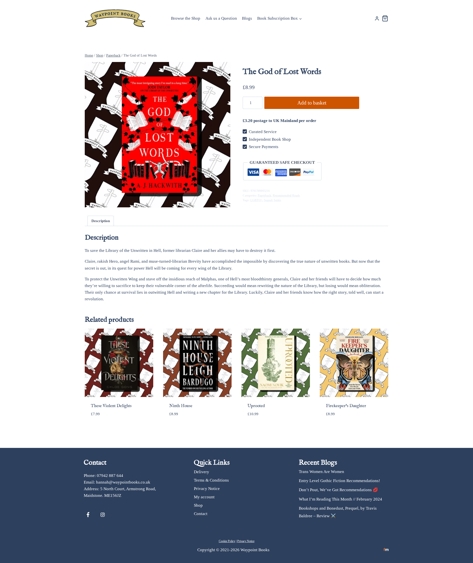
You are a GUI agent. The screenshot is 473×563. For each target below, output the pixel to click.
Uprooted (256, 406)
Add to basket (311, 103)
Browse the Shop (185, 18)
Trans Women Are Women (321, 471)
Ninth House (180, 406)
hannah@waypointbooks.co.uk (123, 482)
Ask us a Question (221, 18)
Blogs (247, 18)
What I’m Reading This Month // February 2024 (340, 499)
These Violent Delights (111, 406)
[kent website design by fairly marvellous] (386, 550)
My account (204, 497)
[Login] (376, 19)
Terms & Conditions (211, 480)
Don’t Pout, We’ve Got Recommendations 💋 (338, 489)
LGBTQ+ (256, 200)
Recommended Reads (286, 195)
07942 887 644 (110, 475)
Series (277, 200)
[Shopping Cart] (385, 18)
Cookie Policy (227, 541)
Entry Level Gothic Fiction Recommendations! (339, 480)
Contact (200, 513)
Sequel (268, 200)
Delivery (201, 472)
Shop (198, 505)
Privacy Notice (207, 488)
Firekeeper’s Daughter (346, 406)
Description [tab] (100, 221)
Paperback (264, 195)
